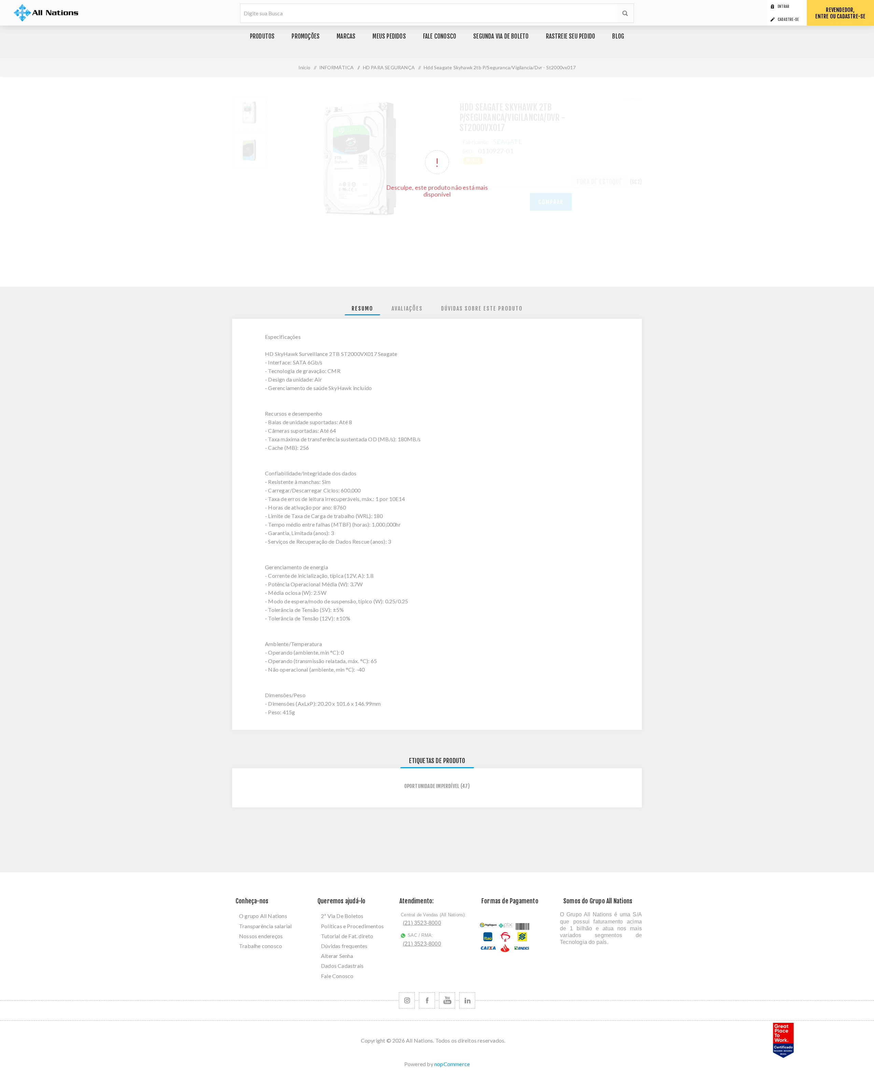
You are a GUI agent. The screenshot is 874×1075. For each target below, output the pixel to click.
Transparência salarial (265, 926)
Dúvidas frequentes (344, 946)
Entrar (783, 6)
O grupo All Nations (263, 916)
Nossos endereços (261, 936)
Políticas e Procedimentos (352, 926)
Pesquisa (625, 13)
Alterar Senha (337, 955)
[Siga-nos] (407, 1000)
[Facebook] (427, 1000)
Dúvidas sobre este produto (482, 308)
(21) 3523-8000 (422, 923)
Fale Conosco (337, 976)
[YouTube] (447, 1000)
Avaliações (407, 308)
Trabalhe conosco (260, 946)
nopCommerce (452, 1064)
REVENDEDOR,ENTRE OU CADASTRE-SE (840, 13)
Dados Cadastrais (342, 965)
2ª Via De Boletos (342, 916)
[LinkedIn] (467, 1000)
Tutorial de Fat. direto (347, 936)
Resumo (362, 308)
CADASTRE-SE (788, 19)
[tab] (362, 308)
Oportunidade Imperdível (432, 786)
